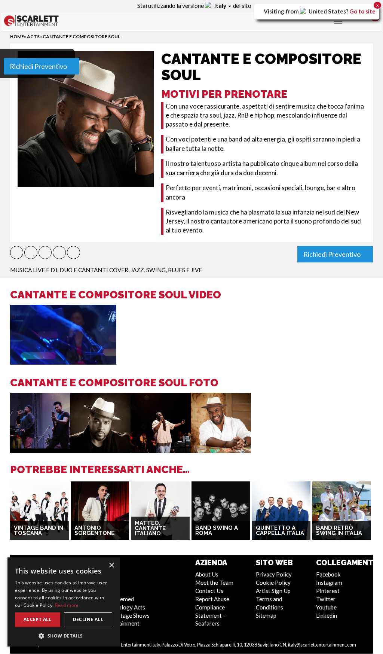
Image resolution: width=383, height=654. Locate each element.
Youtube (326, 607)
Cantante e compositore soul (81, 36)
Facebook (328, 574)
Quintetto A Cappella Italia (280, 530)
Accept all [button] (38, 619)
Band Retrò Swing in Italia (339, 530)
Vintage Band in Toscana (38, 530)
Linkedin (326, 615)
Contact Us (209, 590)
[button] (16, 252)
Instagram (329, 582)
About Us (206, 574)
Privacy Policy (274, 574)
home (17, 36)
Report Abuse (212, 599)
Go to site (362, 11)
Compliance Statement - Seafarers (210, 615)
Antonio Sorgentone (94, 530)
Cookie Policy (273, 582)
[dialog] (63, 602)
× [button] (111, 565)
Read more (67, 605)
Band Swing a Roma (216, 530)
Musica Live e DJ (33, 270)
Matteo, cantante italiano (150, 528)
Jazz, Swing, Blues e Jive (166, 270)
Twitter (325, 599)
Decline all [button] (88, 619)
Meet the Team (214, 582)
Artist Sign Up (273, 590)
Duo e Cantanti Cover (93, 270)
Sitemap (266, 615)
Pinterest (328, 590)
